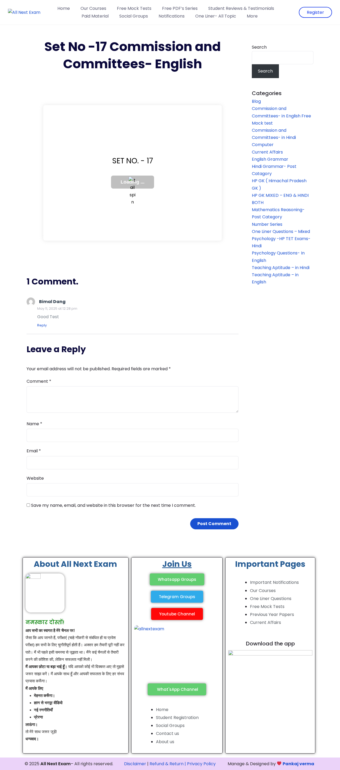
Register (315, 12)
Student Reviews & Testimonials (241, 8)
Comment (39, 381)
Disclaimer (135, 764)
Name (34, 424)
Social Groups (133, 16)
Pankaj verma (298, 764)
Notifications (172, 16)
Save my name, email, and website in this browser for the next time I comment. (113, 505)
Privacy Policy (201, 764)
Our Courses (93, 8)
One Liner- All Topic (215, 16)
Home (63, 8)
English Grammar (270, 159)
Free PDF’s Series (180, 8)
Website (35, 478)
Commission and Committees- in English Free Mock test (281, 115)
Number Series (267, 224)
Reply (42, 325)
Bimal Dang (52, 302)
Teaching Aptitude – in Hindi (280, 268)
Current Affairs (267, 152)
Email (34, 451)
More (252, 16)
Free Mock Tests (134, 8)
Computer (263, 145)
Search (259, 47)
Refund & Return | (168, 764)
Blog (256, 101)
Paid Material (95, 16)
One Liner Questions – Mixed (281, 231)
